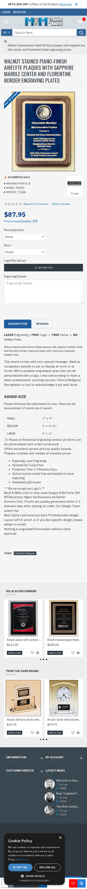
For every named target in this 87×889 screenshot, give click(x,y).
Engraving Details (15, 276)
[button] (40, 659)
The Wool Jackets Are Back (68, 806)
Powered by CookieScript (34, 880)
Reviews (42, 324)
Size (6, 245)
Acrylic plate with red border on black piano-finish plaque (24, 640)
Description (17, 324)
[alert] (34, 859)
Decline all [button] (47, 867)
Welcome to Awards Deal (68, 780)
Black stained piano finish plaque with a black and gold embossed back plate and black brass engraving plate (64, 640)
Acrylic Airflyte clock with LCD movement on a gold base (24, 719)
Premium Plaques (25, 553)
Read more (22, 859)
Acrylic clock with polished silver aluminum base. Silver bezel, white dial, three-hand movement (64, 719)
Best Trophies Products (68, 793)
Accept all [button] (20, 867)
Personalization (14, 230)
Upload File (45, 267)
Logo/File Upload (15, 260)
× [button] (60, 837)
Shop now (66, 4)
